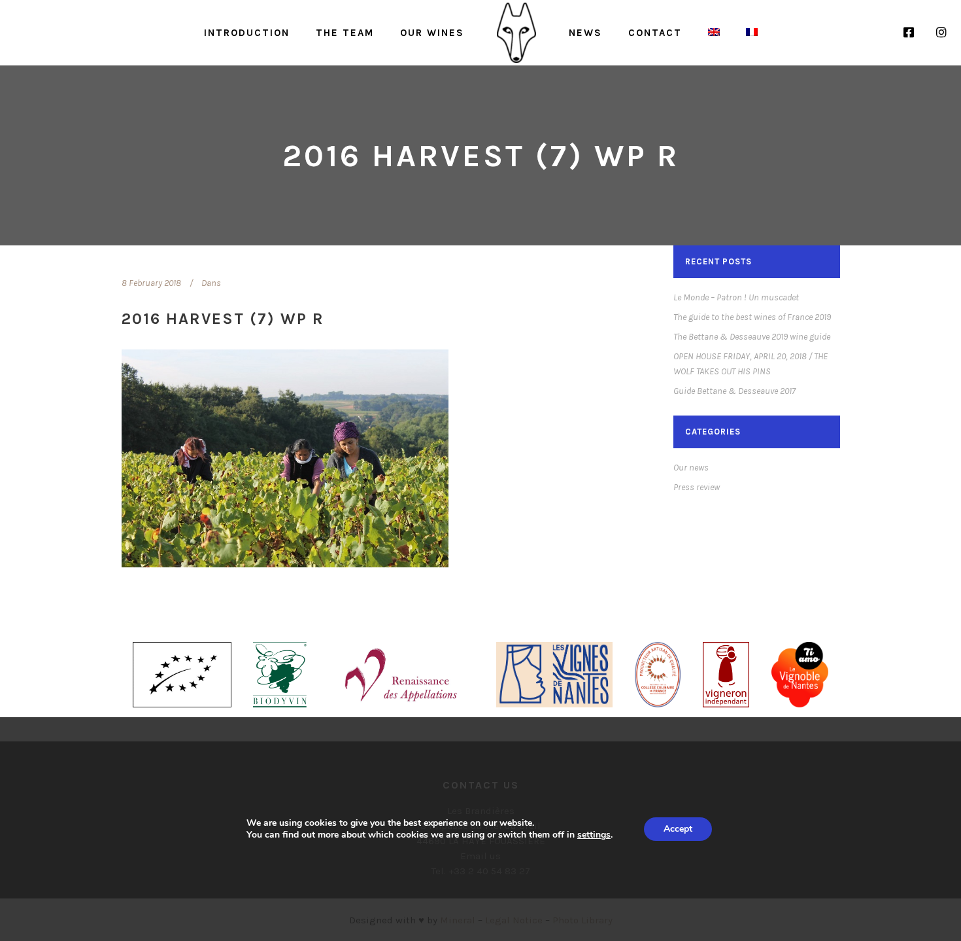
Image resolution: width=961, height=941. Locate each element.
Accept (678, 829)
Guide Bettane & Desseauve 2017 (734, 391)
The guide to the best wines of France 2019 (752, 317)
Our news (691, 467)
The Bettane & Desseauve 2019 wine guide (751, 336)
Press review (696, 487)
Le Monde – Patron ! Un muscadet (736, 297)
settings (594, 835)
